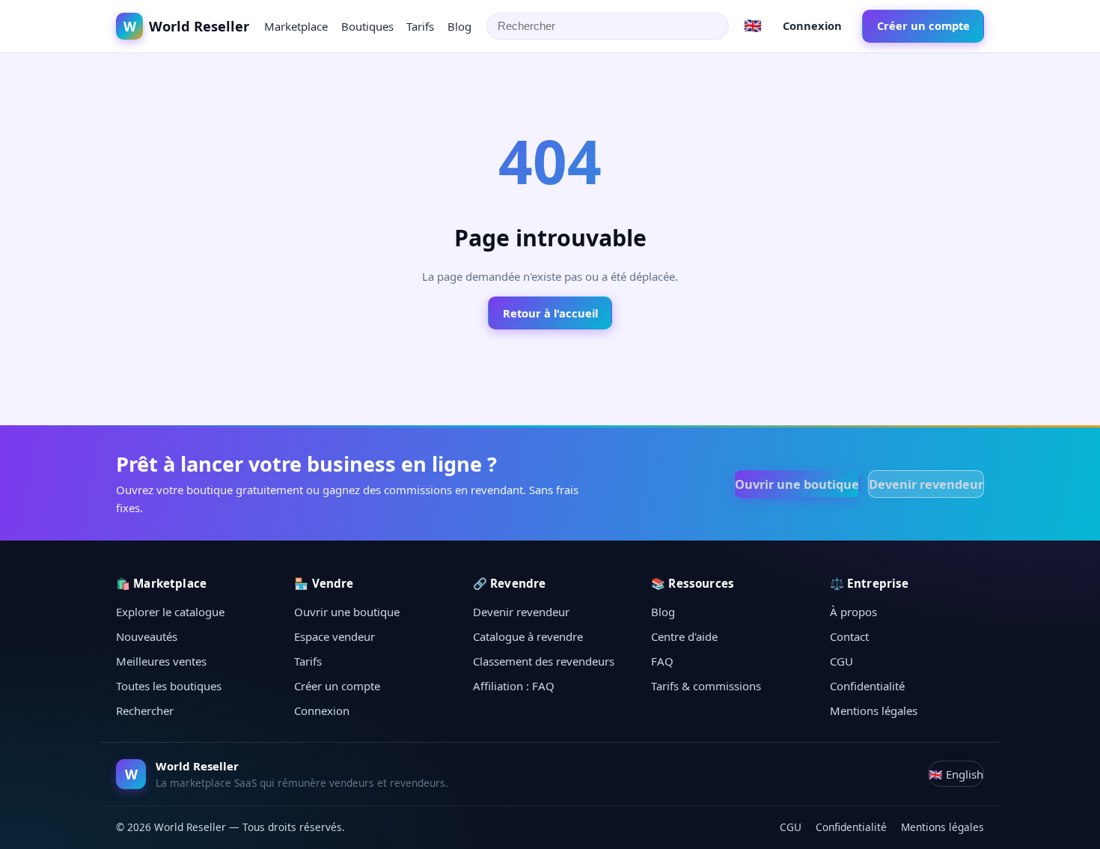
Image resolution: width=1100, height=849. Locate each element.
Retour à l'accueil (550, 312)
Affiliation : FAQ (513, 685)
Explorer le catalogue (170, 611)
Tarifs (420, 26)
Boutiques (367, 26)
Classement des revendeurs (543, 661)
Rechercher (145, 710)
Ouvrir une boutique (797, 484)
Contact (849, 636)
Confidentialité (867, 685)
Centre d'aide (684, 636)
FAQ (662, 661)
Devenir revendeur (926, 484)
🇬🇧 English (956, 774)
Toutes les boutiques (168, 685)
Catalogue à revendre (528, 636)
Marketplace (296, 26)
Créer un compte (923, 25)
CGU (841, 661)
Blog (459, 26)
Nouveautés (146, 636)
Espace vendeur (334, 636)
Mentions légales (873, 710)
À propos (853, 611)
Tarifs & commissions (706, 685)
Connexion (812, 25)
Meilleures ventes (161, 661)
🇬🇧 (753, 25)
